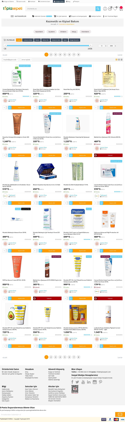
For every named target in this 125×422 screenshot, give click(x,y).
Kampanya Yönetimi (31, 397)
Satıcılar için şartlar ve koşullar (12, 374)
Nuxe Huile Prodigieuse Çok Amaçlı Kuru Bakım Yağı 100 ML (106, 90)
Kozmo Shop (12, 100)
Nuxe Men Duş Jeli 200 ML (72, 89)
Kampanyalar (6, 393)
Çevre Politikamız (7, 391)
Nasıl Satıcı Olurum (31, 389)
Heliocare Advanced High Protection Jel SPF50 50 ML (106, 233)
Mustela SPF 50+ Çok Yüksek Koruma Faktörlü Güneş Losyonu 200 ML (78, 281)
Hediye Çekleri (6, 395)
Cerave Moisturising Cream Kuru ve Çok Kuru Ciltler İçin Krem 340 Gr (108, 185)
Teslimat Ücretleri (54, 374)
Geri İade (51, 376)
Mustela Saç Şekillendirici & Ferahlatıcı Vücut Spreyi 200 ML (16, 185)
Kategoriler (5, 399)
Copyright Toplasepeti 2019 (22, 419)
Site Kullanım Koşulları (55, 391)
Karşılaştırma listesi (31, 378)
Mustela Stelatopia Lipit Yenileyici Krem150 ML (46, 233)
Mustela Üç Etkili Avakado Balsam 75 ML (76, 185)
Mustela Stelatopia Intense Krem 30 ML (14, 232)
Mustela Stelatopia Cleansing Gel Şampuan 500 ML (76, 138)
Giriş (26, 372)
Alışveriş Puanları (7, 397)
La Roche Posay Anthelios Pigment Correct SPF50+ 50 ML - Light (107, 328)
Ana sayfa (53, 24)
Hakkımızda (5, 389)
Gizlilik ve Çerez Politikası (56, 393)
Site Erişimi (5, 401)
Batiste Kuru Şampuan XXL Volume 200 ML (107, 137)
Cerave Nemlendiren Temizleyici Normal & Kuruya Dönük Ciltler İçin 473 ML (15, 90)
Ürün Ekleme (29, 391)
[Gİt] (120, 414)
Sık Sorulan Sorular (54, 399)
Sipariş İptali (52, 378)
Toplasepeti (12, 195)
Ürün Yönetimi (30, 393)
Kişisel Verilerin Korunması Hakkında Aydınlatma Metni (57, 396)
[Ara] (98, 8)
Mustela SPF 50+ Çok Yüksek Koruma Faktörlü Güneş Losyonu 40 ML (47, 328)
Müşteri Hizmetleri (54, 401)
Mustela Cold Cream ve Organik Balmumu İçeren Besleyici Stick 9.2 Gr (76, 233)
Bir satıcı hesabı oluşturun (10, 372)
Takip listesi (29, 376)
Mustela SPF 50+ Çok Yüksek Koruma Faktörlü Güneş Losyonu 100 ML (17, 328)
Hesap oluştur (29, 374)
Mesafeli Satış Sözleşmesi (56, 389)
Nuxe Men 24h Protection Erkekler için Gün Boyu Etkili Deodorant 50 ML (46, 90)
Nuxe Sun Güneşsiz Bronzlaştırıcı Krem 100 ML (16, 138)
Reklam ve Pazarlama (32, 399)
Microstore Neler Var (32, 395)
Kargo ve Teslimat (54, 372)
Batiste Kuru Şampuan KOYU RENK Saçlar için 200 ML (47, 281)
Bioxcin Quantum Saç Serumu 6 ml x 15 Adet (46, 185)
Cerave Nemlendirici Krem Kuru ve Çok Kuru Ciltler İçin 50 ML (47, 138)
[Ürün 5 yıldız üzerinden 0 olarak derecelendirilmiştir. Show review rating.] (58, 96)
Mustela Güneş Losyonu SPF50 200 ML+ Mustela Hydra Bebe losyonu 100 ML (76, 328)
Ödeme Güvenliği (54, 380)
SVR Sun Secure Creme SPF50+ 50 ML (14, 280)
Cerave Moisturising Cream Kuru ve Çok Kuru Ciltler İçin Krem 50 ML (108, 281)
